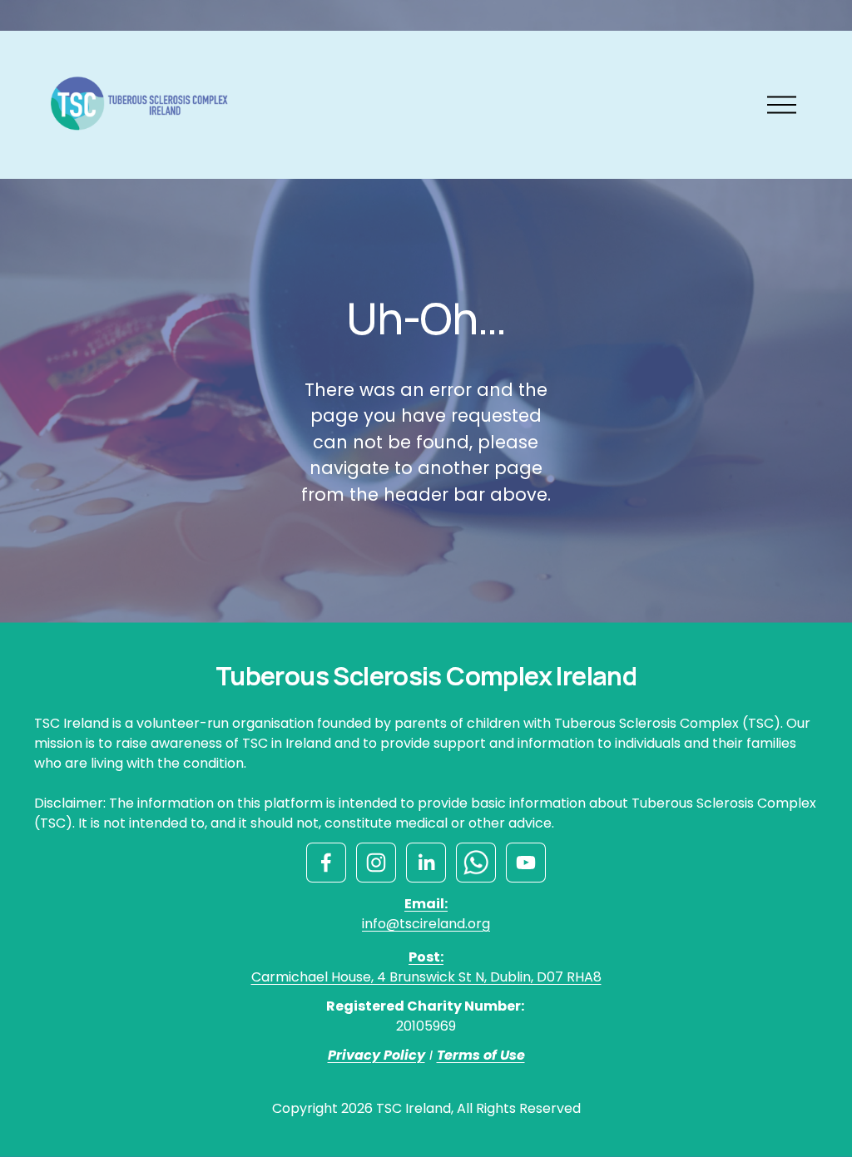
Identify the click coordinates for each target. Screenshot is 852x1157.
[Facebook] (326, 863)
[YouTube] (526, 863)
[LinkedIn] (426, 863)
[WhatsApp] (476, 863)
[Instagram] (376, 863)
